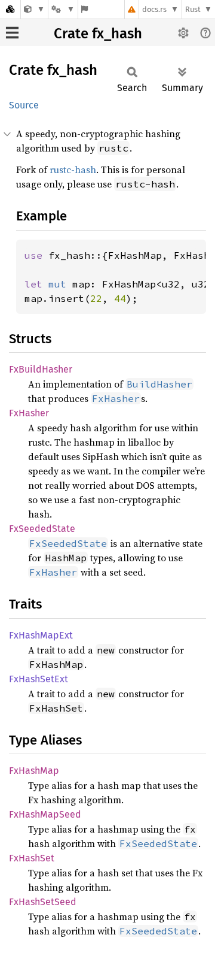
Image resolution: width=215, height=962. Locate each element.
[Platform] (62, 9)
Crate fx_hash (98, 33)
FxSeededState (42, 528)
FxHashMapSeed (45, 814)
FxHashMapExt (41, 635)
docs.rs (154, 9)
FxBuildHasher (40, 369)
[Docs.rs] (10, 9)
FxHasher (29, 413)
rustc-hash (73, 169)
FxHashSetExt (38, 679)
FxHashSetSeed (42, 901)
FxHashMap (34, 770)
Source (24, 105)
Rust (193, 9)
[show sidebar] (12, 32)
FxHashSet (31, 858)
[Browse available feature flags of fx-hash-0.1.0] (84, 9)
